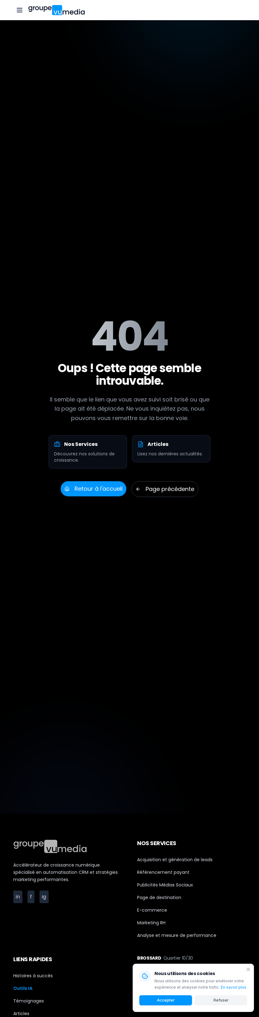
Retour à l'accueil (99, 489)
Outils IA (23, 988)
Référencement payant (163, 872)
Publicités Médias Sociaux (165, 885)
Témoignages (28, 1001)
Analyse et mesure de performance (176, 935)
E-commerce (152, 910)
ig (45, 896)
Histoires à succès (33, 976)
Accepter (166, 1000)
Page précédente (170, 489)
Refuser (221, 1000)
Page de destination (159, 897)
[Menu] (19, 10)
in (18, 896)
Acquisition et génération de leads (175, 859)
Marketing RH (151, 923)
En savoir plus (233, 987)
